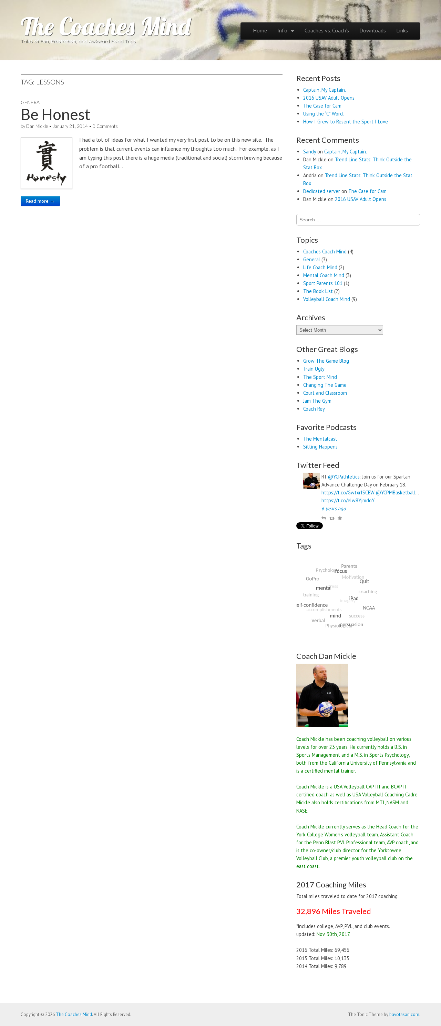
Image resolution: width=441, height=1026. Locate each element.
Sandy (309, 151)
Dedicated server (321, 191)
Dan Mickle (37, 126)
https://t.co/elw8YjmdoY (348, 500)
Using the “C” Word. (323, 113)
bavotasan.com (404, 1014)
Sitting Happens (320, 446)
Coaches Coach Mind (325, 251)
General (31, 102)
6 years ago (333, 508)
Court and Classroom (325, 393)
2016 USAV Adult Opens (329, 97)
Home (260, 30)
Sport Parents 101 (322, 283)
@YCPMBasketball (395, 492)
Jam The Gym (317, 401)
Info (282, 30)
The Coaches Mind (105, 26)
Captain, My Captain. (324, 90)
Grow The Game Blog (326, 361)
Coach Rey (314, 408)
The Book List (318, 291)
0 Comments (105, 126)
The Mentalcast (320, 438)
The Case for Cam (322, 105)
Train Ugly (314, 368)
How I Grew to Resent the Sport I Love (345, 121)
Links (402, 30)
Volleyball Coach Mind (326, 299)
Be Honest (56, 114)
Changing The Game (325, 385)
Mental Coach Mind (323, 275)
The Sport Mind (320, 377)
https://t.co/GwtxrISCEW (348, 492)
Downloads (372, 30)
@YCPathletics (344, 476)
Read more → (40, 201)
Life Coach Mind (320, 267)
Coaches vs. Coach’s (327, 30)
